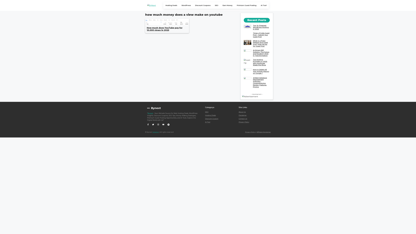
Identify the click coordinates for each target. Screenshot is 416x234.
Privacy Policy (244, 122)
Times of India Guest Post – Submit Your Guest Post (261, 35)
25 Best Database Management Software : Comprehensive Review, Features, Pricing (260, 82)
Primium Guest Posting (246, 5)
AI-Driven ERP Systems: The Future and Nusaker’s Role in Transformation (261, 53)
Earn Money (227, 5)
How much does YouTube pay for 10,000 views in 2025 (164, 29)
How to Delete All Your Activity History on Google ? (261, 71)
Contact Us (243, 119)
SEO (216, 5)
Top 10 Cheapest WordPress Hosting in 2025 (261, 27)
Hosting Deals (171, 5)
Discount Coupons (202, 5)
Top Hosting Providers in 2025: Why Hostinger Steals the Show (260, 62)
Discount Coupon (211, 119)
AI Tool (263, 5)
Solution (156, 132)
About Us (242, 112)
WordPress (186, 5)
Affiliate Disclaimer (264, 132)
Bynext (150, 113)
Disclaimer (243, 115)
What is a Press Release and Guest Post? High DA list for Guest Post (260, 43)
